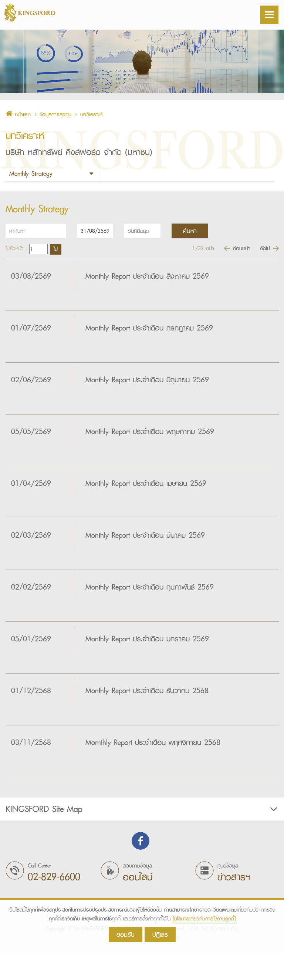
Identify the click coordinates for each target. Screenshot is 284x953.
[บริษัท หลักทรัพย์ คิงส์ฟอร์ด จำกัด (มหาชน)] (37, 13)
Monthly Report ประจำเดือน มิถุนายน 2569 (147, 379)
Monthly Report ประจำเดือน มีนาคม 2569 (145, 535)
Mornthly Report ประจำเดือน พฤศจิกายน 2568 (152, 742)
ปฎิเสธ (160, 934)
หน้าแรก (22, 114)
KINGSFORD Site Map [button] (44, 809)
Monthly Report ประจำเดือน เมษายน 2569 (145, 483)
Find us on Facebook (140, 841)
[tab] (142, 809)
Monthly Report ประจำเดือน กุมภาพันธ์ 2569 (149, 587)
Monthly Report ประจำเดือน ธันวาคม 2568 (147, 690)
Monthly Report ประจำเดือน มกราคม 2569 (147, 638)
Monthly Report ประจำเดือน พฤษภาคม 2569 (149, 431)
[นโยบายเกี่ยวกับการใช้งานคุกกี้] (204, 918)
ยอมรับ (125, 934)
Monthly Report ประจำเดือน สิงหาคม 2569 (147, 276)
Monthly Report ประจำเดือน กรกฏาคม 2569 (149, 328)
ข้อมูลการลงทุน (55, 114)
